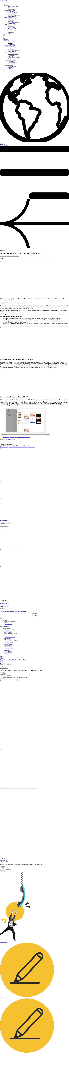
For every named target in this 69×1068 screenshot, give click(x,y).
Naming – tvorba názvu (13, 6)
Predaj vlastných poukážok (14, 15)
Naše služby (5, 4)
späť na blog (2, 250)
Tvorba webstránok (9, 11)
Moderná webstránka (12, 12)
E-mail (1, 672)
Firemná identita (11, 9)
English (1, 661)
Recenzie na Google (12, 28)
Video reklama (11, 32)
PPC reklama (11, 26)
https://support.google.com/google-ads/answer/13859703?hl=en (16, 437)
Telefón (2, 674)
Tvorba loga (10, 7)
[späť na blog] (34, 248)
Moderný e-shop (11, 13)
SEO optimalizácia (12, 16)
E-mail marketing (11, 23)
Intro (4, 2)
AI (0, 308)
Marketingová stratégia (10, 10)
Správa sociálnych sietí (13, 18)
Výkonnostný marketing (10, 24)
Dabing (9, 33)
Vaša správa (2, 676)
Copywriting (10, 21)
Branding (7, 5)
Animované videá (12, 31)
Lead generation (11, 27)
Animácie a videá (9, 29)
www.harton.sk (4, 526)
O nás (4, 34)
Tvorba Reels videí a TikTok (14, 22)
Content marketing (9, 17)
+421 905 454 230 (5, 523)
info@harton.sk (4, 520)
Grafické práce (11, 20)
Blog (4, 35)
